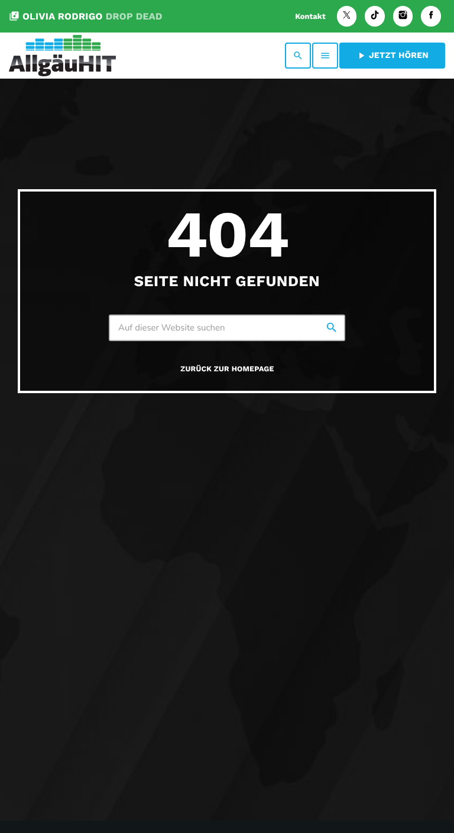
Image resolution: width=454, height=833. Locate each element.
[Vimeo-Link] (62, 55)
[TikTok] (375, 16)
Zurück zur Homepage (227, 369)
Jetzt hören (392, 55)
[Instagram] (403, 16)
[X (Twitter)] (347, 16)
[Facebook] (431, 16)
